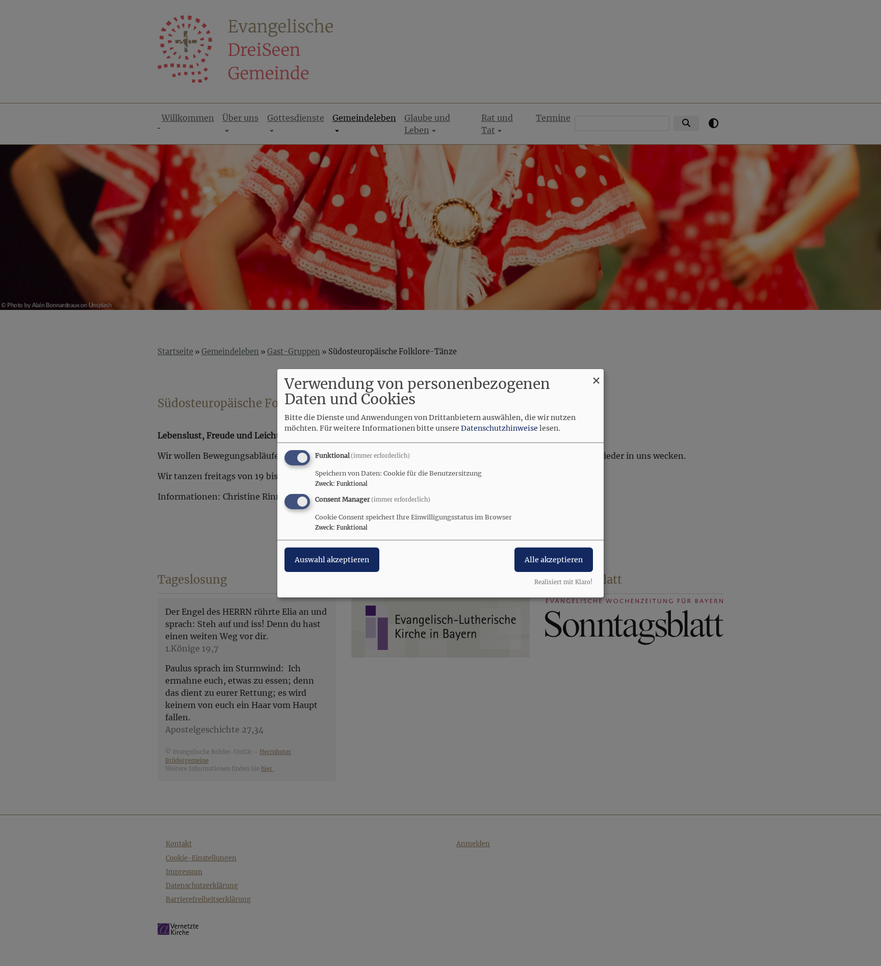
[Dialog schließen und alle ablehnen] (596, 375)
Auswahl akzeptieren (332, 559)
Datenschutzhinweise (499, 428)
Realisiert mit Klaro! (563, 582)
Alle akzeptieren (554, 559)
